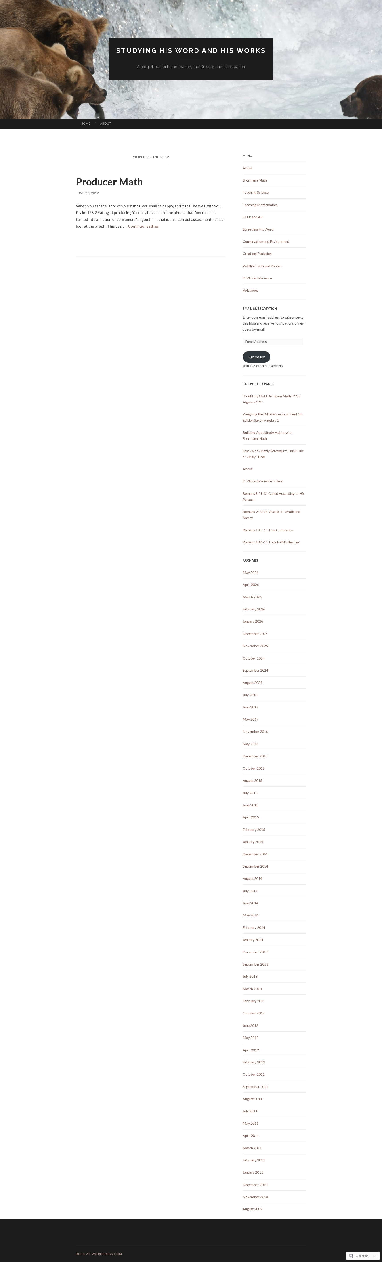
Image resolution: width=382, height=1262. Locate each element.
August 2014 (252, 878)
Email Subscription (260, 308)
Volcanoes (250, 290)
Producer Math (109, 182)
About (105, 123)
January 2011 (253, 1172)
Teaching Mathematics (260, 205)
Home (85, 123)
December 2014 (255, 854)
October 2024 (254, 658)
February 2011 (254, 1160)
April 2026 (251, 584)
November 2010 (255, 1197)
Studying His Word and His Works (191, 50)
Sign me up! (256, 357)
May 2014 (250, 915)
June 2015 (250, 805)
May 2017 (250, 719)
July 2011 (250, 1111)
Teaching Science (256, 192)
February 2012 (254, 1062)
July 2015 (250, 793)
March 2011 (252, 1148)
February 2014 (254, 927)
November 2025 (255, 646)
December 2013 (255, 952)
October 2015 (254, 768)
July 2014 (250, 891)
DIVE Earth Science (257, 278)
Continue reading (143, 226)
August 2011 (252, 1099)
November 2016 (255, 731)
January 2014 (253, 939)
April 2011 (251, 1135)
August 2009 (252, 1209)
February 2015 (254, 829)
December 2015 (255, 756)
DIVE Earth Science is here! (263, 481)
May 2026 (250, 572)
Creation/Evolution (257, 253)
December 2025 (255, 633)
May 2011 (250, 1123)
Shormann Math (255, 180)
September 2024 (255, 670)
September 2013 (255, 964)
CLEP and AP (253, 217)
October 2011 (254, 1074)
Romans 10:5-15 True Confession (268, 530)
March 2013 (252, 989)
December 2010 (255, 1184)
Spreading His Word (258, 229)
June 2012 (250, 1025)
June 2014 (250, 903)
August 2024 (252, 682)
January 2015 (253, 841)
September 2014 (255, 866)
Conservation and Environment (266, 241)
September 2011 (255, 1086)
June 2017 (250, 707)
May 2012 (250, 1037)
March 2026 (252, 597)
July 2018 (250, 695)
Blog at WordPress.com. (99, 1254)
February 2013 (254, 1001)
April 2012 (251, 1050)
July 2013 (250, 976)
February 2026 (254, 609)
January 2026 (253, 621)
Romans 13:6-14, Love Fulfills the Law (271, 542)
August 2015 (252, 780)
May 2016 (250, 744)
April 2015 (251, 817)
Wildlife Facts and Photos (262, 266)
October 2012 (254, 1013)
